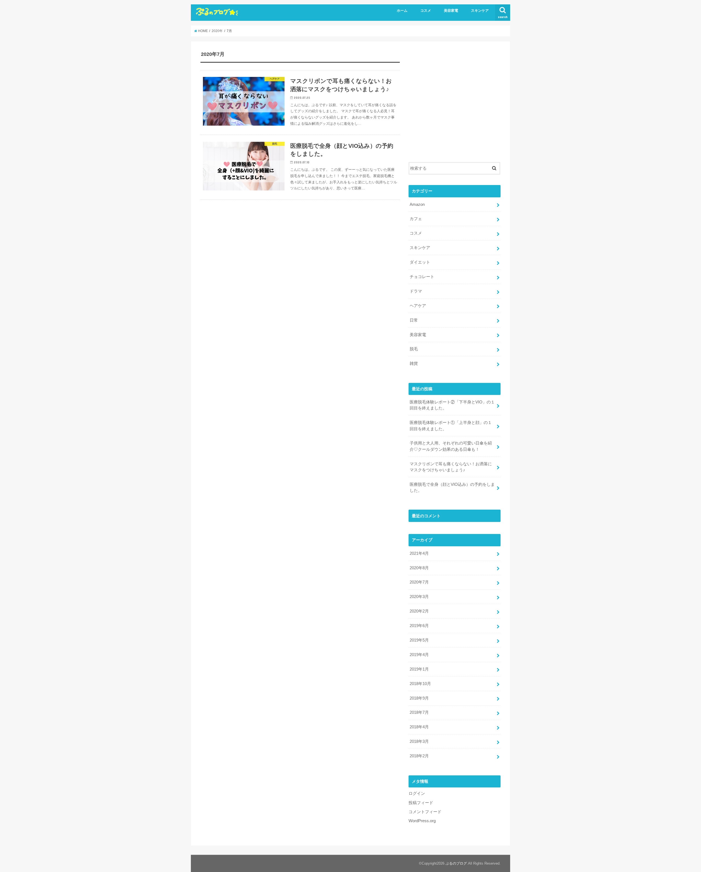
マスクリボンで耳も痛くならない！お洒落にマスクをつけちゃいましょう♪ (451, 467)
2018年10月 (420, 684)
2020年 (217, 31)
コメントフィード (425, 812)
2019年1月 (419, 669)
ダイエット (420, 262)
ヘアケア (418, 306)
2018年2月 (419, 756)
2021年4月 (419, 553)
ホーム (402, 10)
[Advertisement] (455, 105)
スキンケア (480, 10)
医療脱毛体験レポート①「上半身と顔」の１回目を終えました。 (451, 425)
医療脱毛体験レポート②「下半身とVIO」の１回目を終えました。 (452, 405)
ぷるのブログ (456, 863)
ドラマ (416, 291)
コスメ (425, 10)
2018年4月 (419, 727)
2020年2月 (419, 611)
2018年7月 (419, 712)
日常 (414, 320)
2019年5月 (419, 640)
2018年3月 (419, 741)
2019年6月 (419, 625)
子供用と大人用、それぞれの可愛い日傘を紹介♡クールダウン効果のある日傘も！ (451, 446)
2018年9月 (419, 698)
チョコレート (422, 277)
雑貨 (414, 363)
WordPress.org (422, 821)
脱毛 (414, 349)
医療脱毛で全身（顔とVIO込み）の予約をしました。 (452, 487)
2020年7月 (419, 582)
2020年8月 (419, 568)
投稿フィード (421, 803)
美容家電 (451, 10)
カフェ (416, 218)
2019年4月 (419, 654)
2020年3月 (419, 596)
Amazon (417, 204)
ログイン (417, 793)
